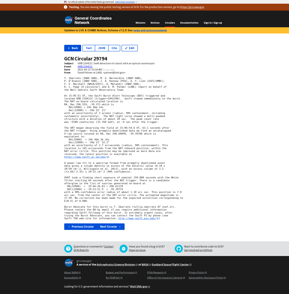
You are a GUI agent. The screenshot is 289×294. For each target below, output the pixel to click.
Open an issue (137, 250)
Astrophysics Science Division (116, 264)
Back (75, 48)
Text (89, 48)
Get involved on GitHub (198, 250)
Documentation (189, 22)
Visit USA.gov (138, 286)
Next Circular (108, 226)
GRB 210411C (85, 66)
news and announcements (150, 30)
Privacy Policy (196, 272)
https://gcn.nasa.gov (192, 7)
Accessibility (71, 277)
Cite (114, 48)
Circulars (170, 22)
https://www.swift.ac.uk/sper (85, 156)
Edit (131, 48)
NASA (145, 264)
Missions (140, 22)
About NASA (71, 272)
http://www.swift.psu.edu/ (137, 218)
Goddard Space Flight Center (170, 264)
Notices (155, 22)
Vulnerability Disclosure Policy (206, 277)
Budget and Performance (120, 272)
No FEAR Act (113, 277)
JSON (101, 48)
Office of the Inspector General (164, 277)
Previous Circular (83, 226)
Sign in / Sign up (213, 22)
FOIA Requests (155, 272)
